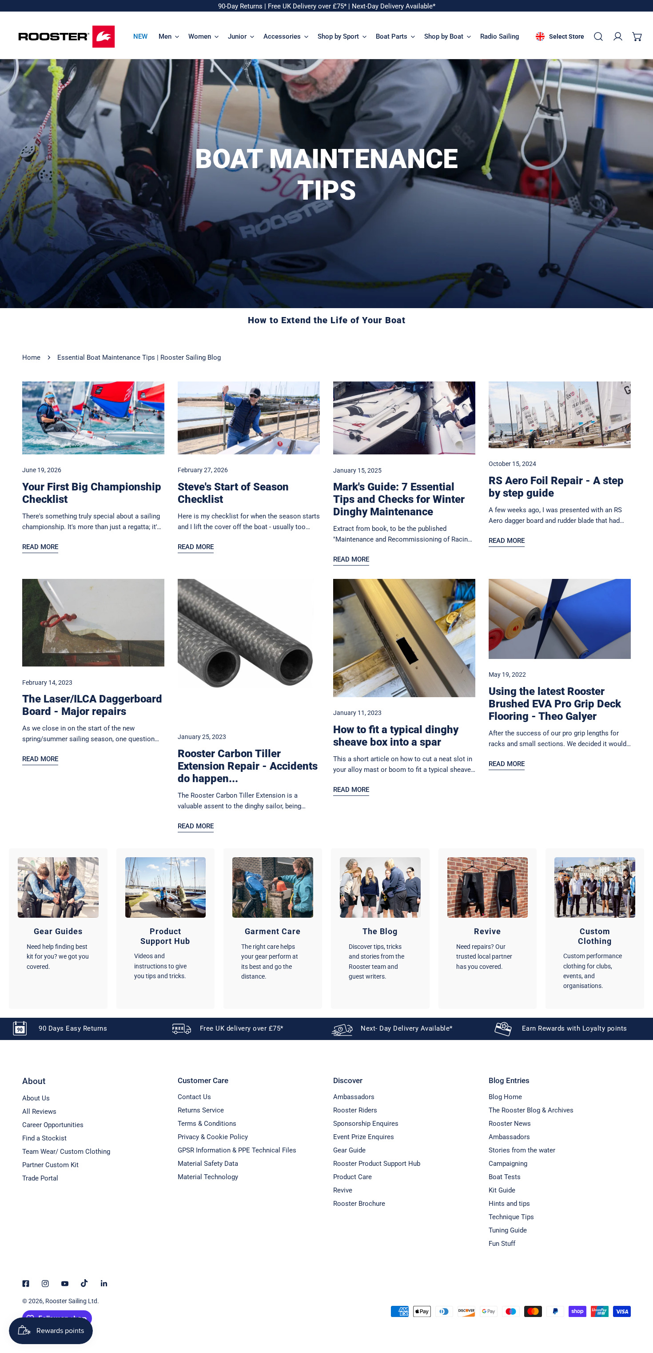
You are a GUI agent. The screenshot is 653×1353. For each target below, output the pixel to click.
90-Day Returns (241, 6)
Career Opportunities (53, 1125)
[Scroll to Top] (637, 1306)
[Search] (598, 36)
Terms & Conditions (207, 1124)
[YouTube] (65, 1283)
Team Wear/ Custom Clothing (66, 1152)
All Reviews (39, 1112)
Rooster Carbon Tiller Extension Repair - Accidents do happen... (248, 766)
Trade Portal (40, 1178)
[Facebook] (26, 1283)
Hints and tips (509, 1204)
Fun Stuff (502, 1244)
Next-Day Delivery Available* (393, 6)
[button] (637, 36)
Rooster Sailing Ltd (71, 1301)
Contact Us (194, 1097)
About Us (36, 1098)
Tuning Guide (508, 1230)
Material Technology (208, 1177)
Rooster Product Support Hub (376, 1164)
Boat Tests (505, 1177)
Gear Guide (349, 1150)
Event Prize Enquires (363, 1137)
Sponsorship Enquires (365, 1124)
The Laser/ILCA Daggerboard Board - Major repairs (92, 705)
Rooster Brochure (359, 1204)
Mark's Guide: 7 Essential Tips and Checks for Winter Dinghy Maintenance (399, 499)
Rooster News (510, 1124)
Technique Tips (511, 1217)
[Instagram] (45, 1283)
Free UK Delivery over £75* (308, 6)
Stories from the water (522, 1150)
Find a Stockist (44, 1138)
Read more (40, 547)
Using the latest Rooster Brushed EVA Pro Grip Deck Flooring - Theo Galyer (555, 704)
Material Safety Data (208, 1164)
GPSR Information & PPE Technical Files (237, 1150)
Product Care (352, 1177)
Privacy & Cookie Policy (213, 1137)
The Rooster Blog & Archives (531, 1110)
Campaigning (508, 1164)
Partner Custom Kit (50, 1165)
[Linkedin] (104, 1283)
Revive (342, 1190)
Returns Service (201, 1110)
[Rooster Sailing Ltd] (66, 36)
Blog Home (505, 1097)
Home (31, 357)
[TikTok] (84, 1283)
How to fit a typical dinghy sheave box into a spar (395, 735)
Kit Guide (502, 1190)
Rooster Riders (355, 1110)
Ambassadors (353, 1097)
